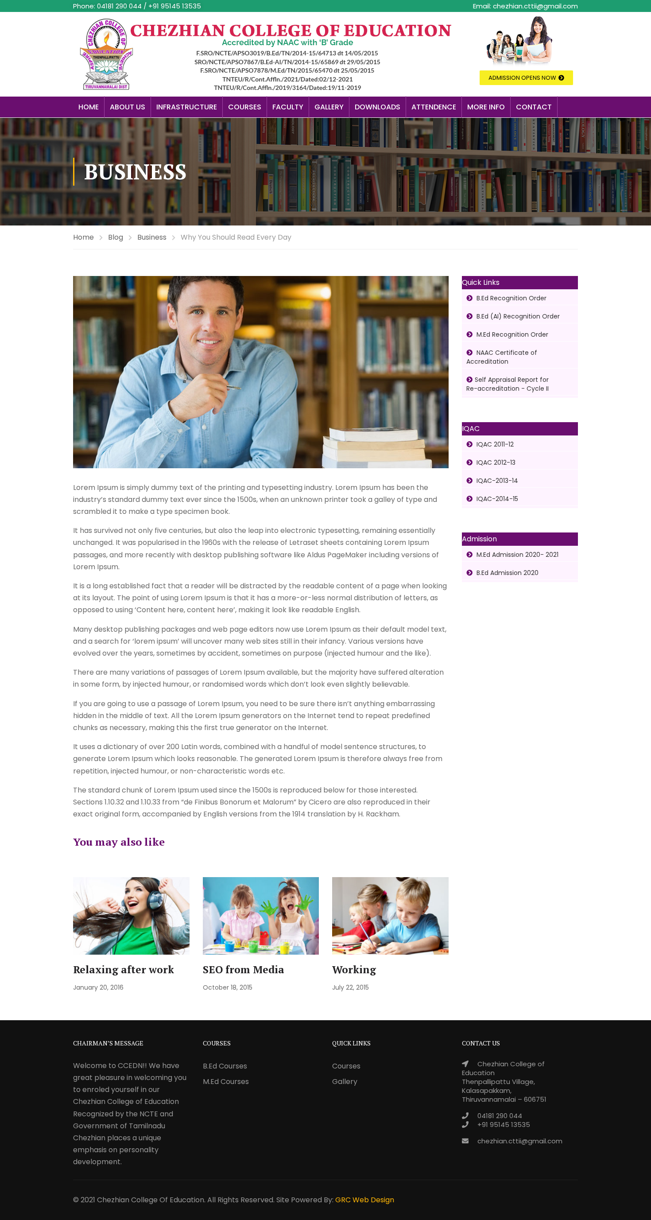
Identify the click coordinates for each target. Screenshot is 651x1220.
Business (152, 237)
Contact (534, 107)
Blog (115, 237)
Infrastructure (186, 107)
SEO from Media (243, 969)
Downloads (377, 107)
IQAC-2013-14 (496, 480)
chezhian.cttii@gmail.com (519, 1141)
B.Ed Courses (225, 1066)
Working (354, 969)
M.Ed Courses (226, 1081)
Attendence (433, 107)
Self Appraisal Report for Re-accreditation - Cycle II (507, 384)
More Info (486, 107)
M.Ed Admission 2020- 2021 (516, 554)
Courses (244, 107)
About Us (127, 107)
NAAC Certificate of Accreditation (501, 357)
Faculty (287, 107)
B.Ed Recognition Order (510, 298)
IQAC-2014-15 (496, 498)
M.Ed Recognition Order (511, 334)
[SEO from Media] (261, 915)
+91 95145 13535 (503, 1124)
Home (88, 107)
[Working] (390, 915)
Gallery (329, 107)
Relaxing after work (123, 969)
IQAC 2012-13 (495, 462)
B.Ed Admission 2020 (507, 572)
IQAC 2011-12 (494, 444)
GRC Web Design (364, 1200)
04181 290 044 (499, 1115)
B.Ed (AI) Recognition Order (517, 316)
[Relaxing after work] (131, 915)
